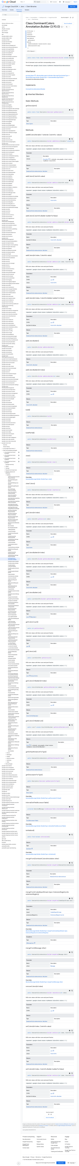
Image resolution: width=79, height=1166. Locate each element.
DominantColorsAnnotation (34, 428)
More (22, 2)
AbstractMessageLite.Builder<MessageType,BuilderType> (53, 75)
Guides (12, 10)
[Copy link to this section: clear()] (31, 456)
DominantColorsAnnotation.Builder (36, 171)
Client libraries (31, 7)
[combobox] (41, 1)
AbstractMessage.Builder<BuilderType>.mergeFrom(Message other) (44, 982)
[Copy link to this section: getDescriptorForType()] (44, 775)
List (27, 617)
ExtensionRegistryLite (57, 915)
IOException (30, 943)
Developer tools (42, 17)
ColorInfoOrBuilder (32, 716)
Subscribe (61, 1162)
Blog (66, 1139)
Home (27, 17)
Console (54, 2)
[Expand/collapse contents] (34, 31)
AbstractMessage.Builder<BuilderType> (36, 77)
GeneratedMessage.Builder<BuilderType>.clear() (39, 479)
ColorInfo (53, 200)
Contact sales (26, 1147)
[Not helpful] (73, 17)
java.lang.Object (30, 75)
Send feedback (68, 23)
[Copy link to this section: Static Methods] (40, 101)
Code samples (54, 1145)
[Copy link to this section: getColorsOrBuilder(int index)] (48, 681)
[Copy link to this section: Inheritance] (36, 71)
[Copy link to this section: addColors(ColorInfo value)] (46, 176)
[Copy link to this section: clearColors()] (36, 484)
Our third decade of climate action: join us (33, 1159)
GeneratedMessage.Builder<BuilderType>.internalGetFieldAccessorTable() (46, 826)
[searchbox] (10, 14)
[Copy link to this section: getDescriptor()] (38, 106)
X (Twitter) (67, 1144)
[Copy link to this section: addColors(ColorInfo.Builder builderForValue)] (59, 216)
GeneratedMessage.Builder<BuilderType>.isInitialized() (41, 854)
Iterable (45, 159)
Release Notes (40, 1144)
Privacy (32, 1157)
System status (40, 1146)
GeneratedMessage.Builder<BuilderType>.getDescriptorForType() (43, 798)
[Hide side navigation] (18, 1163)
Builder (33, 617)
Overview (4, 10)
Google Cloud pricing (27, 1141)
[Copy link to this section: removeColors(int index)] (44, 986)
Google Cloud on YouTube (69, 1147)
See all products (26, 1139)
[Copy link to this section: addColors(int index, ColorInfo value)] (53, 255)
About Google (26, 1157)
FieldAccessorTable (32, 820)
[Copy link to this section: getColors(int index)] (41, 513)
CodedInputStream (56, 912)
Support (39, 1141)
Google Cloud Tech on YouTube (70, 1151)
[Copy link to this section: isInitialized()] (35, 830)
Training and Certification (57, 1151)
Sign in (75, 1)
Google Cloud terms (47, 1157)
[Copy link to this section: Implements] (37, 85)
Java (22, 7)
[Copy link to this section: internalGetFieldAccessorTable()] (50, 803)
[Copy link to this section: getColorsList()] (38, 651)
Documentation (33, 17)
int (51, 280)
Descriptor (29, 123)
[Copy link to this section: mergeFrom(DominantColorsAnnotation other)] (60, 859)
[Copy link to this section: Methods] (35, 130)
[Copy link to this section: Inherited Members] (45, 94)
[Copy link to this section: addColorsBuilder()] (40, 341)
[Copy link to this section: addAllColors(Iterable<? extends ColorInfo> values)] (63, 135)
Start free (72, 6)
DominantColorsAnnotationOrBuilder (35, 89)
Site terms (38, 1157)
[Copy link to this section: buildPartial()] (36, 433)
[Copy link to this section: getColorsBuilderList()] (42, 593)
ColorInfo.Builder (56, 240)
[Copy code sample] (72, 55)
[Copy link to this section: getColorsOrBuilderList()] (44, 721)
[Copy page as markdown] (66, 27)
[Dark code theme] (69, 55)
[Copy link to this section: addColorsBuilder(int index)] (46, 370)
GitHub (52, 1139)
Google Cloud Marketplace (26, 1145)
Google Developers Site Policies (64, 1125)
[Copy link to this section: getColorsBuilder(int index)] (46, 553)
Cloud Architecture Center (55, 1148)
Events (66, 1141)
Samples (27, 10)
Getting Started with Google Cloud (56, 1142)
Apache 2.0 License (43, 1125)
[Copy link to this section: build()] (31, 410)
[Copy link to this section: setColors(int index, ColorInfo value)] (52, 1026)
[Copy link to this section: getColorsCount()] (39, 622)
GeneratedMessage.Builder (55, 77)
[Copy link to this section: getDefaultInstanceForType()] (48, 752)
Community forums (41, 1139)
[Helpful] (70, 17)
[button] (10, 443)
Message (53, 966)
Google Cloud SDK (11, 7)
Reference (19, 10)
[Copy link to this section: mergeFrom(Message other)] (47, 948)
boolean (28, 848)
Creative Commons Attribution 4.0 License (64, 1124)
